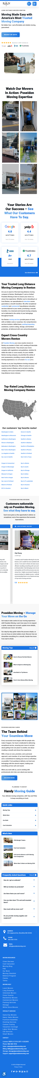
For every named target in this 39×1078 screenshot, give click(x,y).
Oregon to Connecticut (7, 463)
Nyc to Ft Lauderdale (27, 481)
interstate (27, 301)
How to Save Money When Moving (23, 680)
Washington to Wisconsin (8, 435)
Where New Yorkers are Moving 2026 (24, 863)
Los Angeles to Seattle (7, 453)
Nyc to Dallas (24, 474)
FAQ (4, 969)
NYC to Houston (6, 488)
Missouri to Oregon (6, 474)
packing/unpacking (28, 324)
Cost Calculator (7, 825)
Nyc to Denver (25, 477)
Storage (6, 1005)
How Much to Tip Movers (20, 672)
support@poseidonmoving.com (19, 1053)
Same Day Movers (10, 1015)
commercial (15, 306)
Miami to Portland (6, 484)
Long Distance (8, 990)
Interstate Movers (9, 993)
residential (4, 306)
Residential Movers (10, 998)
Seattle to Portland (26, 453)
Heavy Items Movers (10, 1017)
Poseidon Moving (9, 343)
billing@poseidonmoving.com (17, 1049)
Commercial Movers (10, 1000)
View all (31, 648)
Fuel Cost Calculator (19, 848)
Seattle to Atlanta (26, 439)
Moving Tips (6, 810)
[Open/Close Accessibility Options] (4, 1074)
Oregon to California (7, 470)
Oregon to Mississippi (7, 467)
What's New (6, 815)
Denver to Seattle (26, 432)
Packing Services (9, 1002)
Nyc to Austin (24, 467)
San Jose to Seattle (7, 457)
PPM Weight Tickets (19, 840)
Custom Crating (9, 1024)
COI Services (7, 1031)
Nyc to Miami (24, 488)
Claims (5, 978)
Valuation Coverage (10, 1027)
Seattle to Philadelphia (27, 446)
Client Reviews (8, 961)
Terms (5, 980)
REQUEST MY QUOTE (10, 34)
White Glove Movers (10, 1007)
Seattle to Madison (26, 442)
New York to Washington (8, 450)
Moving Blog (7, 966)
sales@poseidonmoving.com (16, 1046)
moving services (14, 319)
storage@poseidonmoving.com (19, 1051)
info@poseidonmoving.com (17, 946)
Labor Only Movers (10, 1029)
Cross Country (8, 995)
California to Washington (8, 439)
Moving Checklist (9, 973)
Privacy (16, 1067)
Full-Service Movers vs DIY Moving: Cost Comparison (24, 855)
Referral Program (9, 976)
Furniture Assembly (10, 1020)
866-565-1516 (12, 939)
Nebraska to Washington (8, 446)
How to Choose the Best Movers (22, 657)
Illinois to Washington (7, 442)
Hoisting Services (9, 1022)
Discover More (9, 778)
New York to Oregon (7, 477)
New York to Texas (26, 457)
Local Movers (8, 988)
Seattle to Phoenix (26, 450)
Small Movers (8, 1034)
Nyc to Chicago (25, 470)
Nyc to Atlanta (25, 463)
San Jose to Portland (7, 481)
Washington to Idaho (7, 432)
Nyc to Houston (25, 484)
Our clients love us (30, 272)
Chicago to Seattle (26, 435)
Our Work (5, 820)
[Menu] (34, 4)
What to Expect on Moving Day (22, 664)
